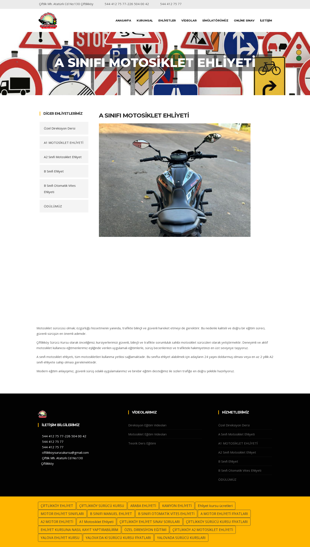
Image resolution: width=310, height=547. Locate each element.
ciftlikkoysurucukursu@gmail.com (65, 452)
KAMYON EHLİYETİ (177, 505)
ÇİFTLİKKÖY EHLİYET (57, 505)
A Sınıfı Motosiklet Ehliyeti (236, 434)
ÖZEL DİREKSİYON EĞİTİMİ (145, 529)
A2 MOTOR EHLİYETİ (57, 521)
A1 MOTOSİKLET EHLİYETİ (63, 142)
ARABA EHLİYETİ (143, 505)
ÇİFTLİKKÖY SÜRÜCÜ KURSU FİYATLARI (217, 521)
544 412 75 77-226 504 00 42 (63, 436)
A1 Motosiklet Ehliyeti (96, 521)
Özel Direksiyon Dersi (59, 128)
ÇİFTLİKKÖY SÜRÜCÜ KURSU (101, 505)
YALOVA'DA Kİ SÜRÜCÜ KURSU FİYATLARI (118, 537)
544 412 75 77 (52, 441)
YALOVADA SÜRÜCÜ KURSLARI (181, 537)
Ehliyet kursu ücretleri (215, 505)
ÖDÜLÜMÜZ (53, 206)
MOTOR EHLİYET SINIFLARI (62, 513)
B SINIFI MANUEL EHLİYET (111, 513)
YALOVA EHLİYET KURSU (60, 537)
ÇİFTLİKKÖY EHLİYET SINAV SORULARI (150, 521)
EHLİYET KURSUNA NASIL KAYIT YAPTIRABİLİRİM (79, 529)
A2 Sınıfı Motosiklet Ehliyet (63, 157)
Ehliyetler (167, 20)
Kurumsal (145, 20)
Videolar (189, 20)
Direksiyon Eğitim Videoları (147, 425)
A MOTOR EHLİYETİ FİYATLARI (224, 513)
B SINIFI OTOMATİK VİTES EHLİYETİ (166, 513)
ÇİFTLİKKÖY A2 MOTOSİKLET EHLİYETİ (203, 529)
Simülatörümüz (215, 20)
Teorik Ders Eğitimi (142, 443)
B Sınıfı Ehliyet (54, 171)
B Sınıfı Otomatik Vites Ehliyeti (60, 188)
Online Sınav (244, 20)
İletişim (266, 20)
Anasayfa (123, 20)
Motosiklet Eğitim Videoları (147, 434)
